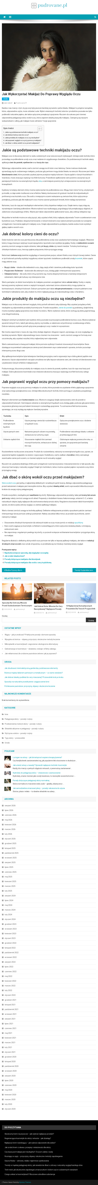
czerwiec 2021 (10, 1028)
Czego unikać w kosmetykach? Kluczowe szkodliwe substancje (30, 1174)
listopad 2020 (10, 1061)
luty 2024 (8, 915)
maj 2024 (8, 905)
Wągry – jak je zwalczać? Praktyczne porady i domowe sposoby (30, 635)
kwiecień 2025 (10, 881)
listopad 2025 (10, 848)
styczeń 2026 (10, 839)
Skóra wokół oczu (9, 483)
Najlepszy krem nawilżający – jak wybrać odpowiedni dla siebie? (30, 1143)
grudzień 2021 (10, 1000)
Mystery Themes (25, 1182)
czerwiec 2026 (10, 815)
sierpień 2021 (10, 1019)
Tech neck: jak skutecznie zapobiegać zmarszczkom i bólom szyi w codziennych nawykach (41, 1170)
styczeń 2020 (10, 1109)
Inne (6, 714)
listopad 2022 (10, 948)
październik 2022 (12, 953)
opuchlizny (78, 523)
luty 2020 (8, 1104)
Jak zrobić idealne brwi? (14, 556)
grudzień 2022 (10, 943)
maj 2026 (8, 820)
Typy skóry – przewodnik (15, 738)
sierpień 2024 (10, 896)
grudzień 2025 (10, 843)
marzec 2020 (10, 1099)
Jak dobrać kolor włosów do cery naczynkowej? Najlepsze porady (48, 607)
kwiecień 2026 (10, 825)
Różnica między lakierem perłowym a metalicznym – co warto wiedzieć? (33, 673)
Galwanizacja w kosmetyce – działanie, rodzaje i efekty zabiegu (30, 649)
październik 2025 (12, 853)
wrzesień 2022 (11, 957)
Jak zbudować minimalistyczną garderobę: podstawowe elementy (31, 668)
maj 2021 (8, 1033)
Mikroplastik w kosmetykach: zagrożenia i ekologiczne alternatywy (31, 644)
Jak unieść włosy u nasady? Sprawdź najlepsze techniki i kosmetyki (40, 765)
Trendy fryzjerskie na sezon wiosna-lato (85, 570)
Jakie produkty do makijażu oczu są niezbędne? (22, 138)
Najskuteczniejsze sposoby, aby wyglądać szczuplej (26, 553)
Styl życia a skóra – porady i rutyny (18, 733)
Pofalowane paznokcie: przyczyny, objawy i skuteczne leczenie (29, 686)
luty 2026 (8, 834)
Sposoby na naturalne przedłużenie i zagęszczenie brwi (26, 682)
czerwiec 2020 (10, 1085)
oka (40, 181)
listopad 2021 (10, 1005)
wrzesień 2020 (11, 1071)
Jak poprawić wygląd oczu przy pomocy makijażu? (23, 140)
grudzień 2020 (10, 1057)
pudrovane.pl (21, 103)
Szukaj (4, 616)
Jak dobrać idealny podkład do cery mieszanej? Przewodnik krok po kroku (33, 677)
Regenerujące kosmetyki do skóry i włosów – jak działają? (28, 1138)
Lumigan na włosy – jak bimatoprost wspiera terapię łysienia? (37, 757)
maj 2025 (8, 877)
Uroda (5, 99)
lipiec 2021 (9, 1024)
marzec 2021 (10, 1042)
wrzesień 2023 (11, 929)
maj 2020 (8, 1090)
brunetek (78, 258)
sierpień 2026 (10, 806)
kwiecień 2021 (10, 1038)
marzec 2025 (10, 886)
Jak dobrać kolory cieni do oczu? (17, 135)
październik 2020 (12, 1066)
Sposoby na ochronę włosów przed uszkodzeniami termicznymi (17, 604)
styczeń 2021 (10, 1052)
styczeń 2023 (10, 938)
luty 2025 (8, 891)
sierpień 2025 (10, 862)
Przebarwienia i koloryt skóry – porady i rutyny (23, 724)
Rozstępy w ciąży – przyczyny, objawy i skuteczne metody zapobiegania (34, 1156)
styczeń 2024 (10, 919)
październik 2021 (12, 1009)
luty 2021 (8, 1047)
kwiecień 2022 (10, 981)
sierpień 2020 (10, 1076)
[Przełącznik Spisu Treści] (38, 129)
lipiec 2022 (9, 967)
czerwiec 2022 (10, 972)
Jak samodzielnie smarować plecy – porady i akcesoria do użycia (39, 788)
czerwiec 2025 (10, 872)
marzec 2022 (10, 986)
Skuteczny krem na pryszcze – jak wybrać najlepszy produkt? (29, 1134)
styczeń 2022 (10, 995)
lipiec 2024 (9, 900)
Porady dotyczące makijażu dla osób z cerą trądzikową (27, 563)
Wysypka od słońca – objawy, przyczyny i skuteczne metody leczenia (32, 639)
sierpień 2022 (10, 962)
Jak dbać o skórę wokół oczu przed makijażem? (22, 143)
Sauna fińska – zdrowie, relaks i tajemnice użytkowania (27, 1161)
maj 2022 (8, 976)
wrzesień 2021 (11, 1014)
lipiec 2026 (9, 810)
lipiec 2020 (9, 1080)
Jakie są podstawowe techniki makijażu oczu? (21, 132)
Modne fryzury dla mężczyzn (15, 570)
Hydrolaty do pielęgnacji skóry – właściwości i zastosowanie (36, 773)
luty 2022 (8, 990)
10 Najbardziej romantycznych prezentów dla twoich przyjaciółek (80, 607)
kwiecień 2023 (10, 934)
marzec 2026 (10, 829)
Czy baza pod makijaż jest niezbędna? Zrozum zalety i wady (29, 1152)
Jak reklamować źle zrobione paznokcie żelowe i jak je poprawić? (31, 654)
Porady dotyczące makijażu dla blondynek (22, 559)
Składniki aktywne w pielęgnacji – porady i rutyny (24, 729)
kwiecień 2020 (10, 1095)
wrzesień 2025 (11, 858)
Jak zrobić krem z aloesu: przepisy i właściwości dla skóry (28, 1147)
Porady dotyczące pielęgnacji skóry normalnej (31, 780)
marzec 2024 (10, 910)
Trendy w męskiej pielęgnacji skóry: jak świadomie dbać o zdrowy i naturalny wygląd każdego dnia (43, 1165)
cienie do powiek (65, 308)
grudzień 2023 (10, 924)
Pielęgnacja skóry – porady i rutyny (18, 719)
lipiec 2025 (9, 867)
